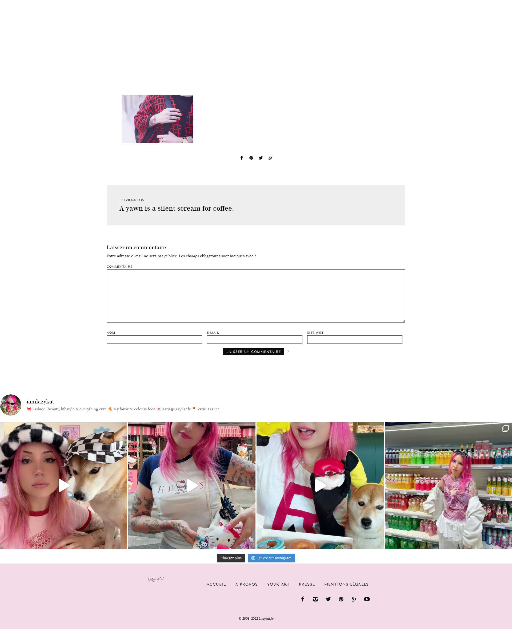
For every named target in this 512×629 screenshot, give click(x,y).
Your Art (278, 584)
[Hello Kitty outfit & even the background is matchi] (191, 485)
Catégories (54, 3)
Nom (111, 332)
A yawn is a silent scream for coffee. (176, 208)
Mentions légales (346, 584)
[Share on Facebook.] (241, 159)
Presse (478, 3)
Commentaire (121, 266)
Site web (315, 332)
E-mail (213, 332)
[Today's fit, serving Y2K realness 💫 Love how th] (448, 485)
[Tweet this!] (261, 159)
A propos (246, 584)
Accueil (20, 3)
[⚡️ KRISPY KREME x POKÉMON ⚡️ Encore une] (320, 485)
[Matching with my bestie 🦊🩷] (63, 485)
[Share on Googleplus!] (270, 159)
